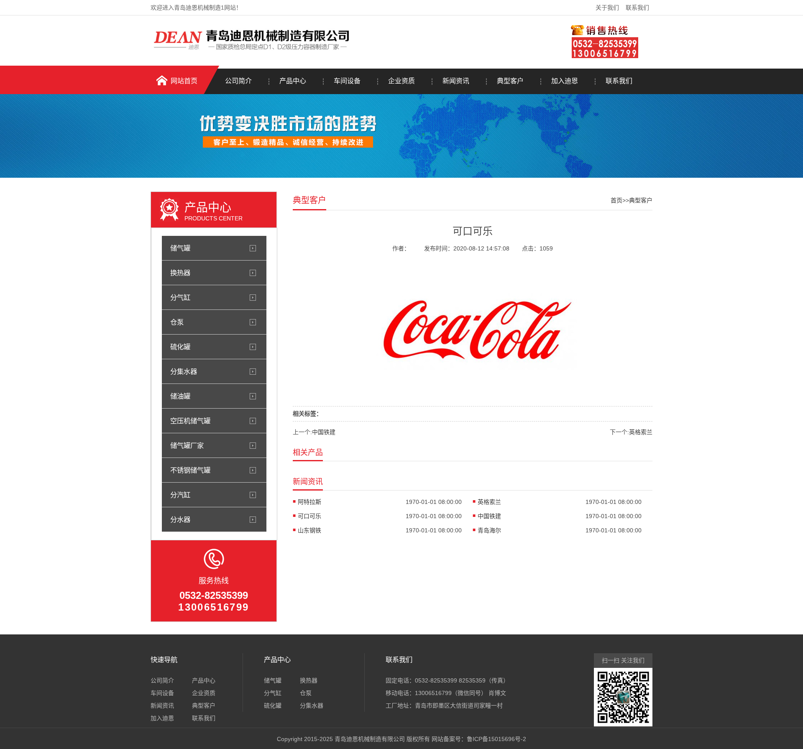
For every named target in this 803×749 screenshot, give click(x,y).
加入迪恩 (564, 80)
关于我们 (607, 7)
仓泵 (177, 322)
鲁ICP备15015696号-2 (496, 739)
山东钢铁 (309, 530)
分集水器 (183, 371)
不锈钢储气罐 (190, 470)
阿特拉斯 (309, 501)
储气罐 (180, 248)
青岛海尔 (489, 530)
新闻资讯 (455, 80)
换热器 (180, 272)
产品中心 (292, 80)
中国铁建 (323, 432)
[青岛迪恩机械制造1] (253, 51)
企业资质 (401, 80)
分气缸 (180, 297)
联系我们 (637, 7)
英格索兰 (640, 432)
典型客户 (510, 80)
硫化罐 (180, 346)
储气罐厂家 (187, 445)
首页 (616, 200)
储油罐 (180, 396)
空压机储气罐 (190, 420)
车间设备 (347, 80)
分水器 (180, 519)
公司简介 (238, 80)
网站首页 (184, 80)
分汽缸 (180, 494)
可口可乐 (309, 516)
